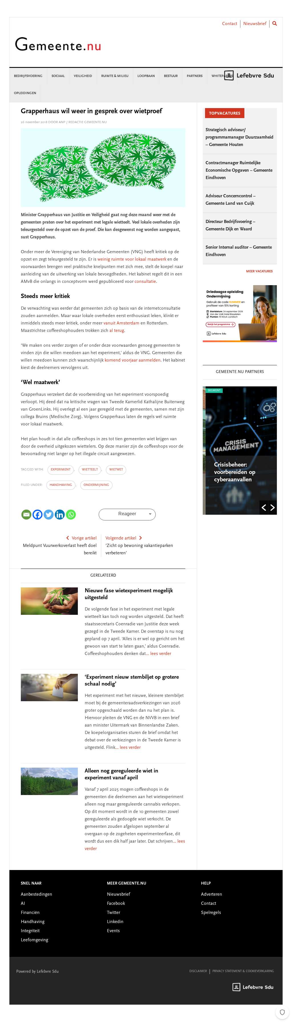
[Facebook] (37, 515)
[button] (263, 507)
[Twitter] (49, 515)
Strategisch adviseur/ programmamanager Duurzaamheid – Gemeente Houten (239, 137)
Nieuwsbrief (254, 24)
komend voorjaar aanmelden (133, 360)
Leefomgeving (34, 940)
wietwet (116, 469)
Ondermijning (96, 485)
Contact (229, 24)
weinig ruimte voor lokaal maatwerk (132, 259)
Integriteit (30, 931)
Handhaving (61, 485)
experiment (60, 469)
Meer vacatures (259, 271)
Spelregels (211, 913)
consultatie (145, 281)
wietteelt (90, 469)
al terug (117, 330)
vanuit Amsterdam (121, 323)
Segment (211, 390)
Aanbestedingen (36, 894)
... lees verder (158, 654)
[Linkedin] (60, 515)
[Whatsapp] (71, 515)
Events (113, 931)
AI (23, 903)
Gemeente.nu (58, 47)
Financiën (30, 913)
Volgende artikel (121, 538)
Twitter (113, 913)
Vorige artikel (84, 538)
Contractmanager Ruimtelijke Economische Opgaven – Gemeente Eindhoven (239, 170)
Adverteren (211, 894)
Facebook (116, 903)
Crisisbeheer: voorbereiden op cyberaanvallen (232, 472)
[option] (240, 450)
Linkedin (115, 922)
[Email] (26, 515)
